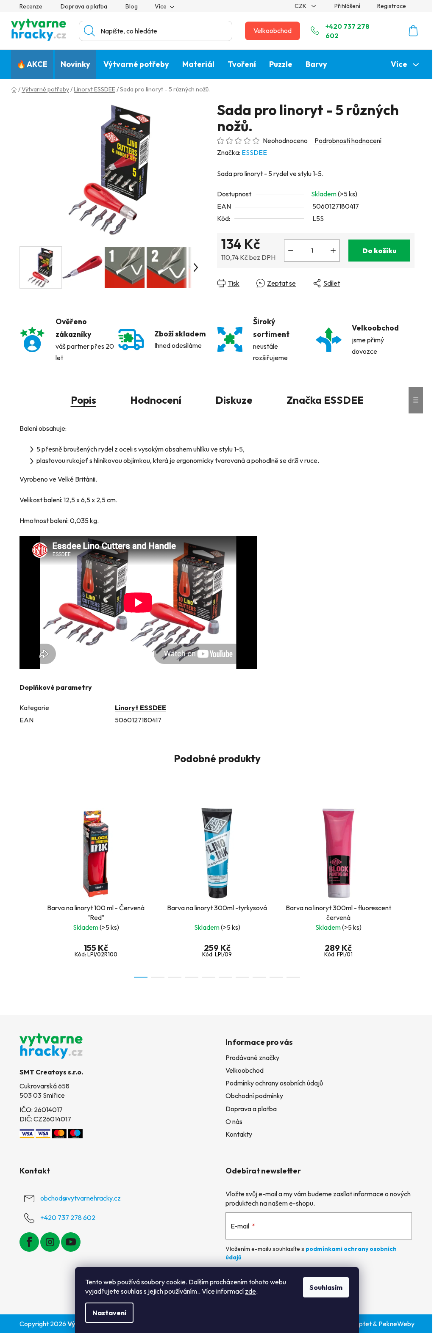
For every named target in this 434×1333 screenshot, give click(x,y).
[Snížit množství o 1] (290, 250)
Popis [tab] (83, 400)
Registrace (391, 6)
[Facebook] (29, 1242)
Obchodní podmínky (254, 1095)
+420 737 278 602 (348, 31)
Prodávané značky (252, 1057)
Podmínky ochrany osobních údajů (274, 1083)
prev (26, 890)
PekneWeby (396, 1323)
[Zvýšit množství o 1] (333, 250)
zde (250, 1291)
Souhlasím (325, 1287)
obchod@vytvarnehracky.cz (80, 1198)
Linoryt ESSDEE (140, 707)
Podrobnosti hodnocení (347, 140)
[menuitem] (32, 64)
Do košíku (379, 250)
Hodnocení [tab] (155, 400)
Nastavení (109, 1312)
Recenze (30, 6)
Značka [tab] (325, 400)
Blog (131, 6)
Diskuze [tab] (234, 400)
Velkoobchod (272, 30)
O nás (233, 1121)
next (408, 890)
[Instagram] (50, 1242)
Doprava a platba (84, 6)
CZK (301, 6)
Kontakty (238, 1134)
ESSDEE (254, 152)
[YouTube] (71, 1242)
